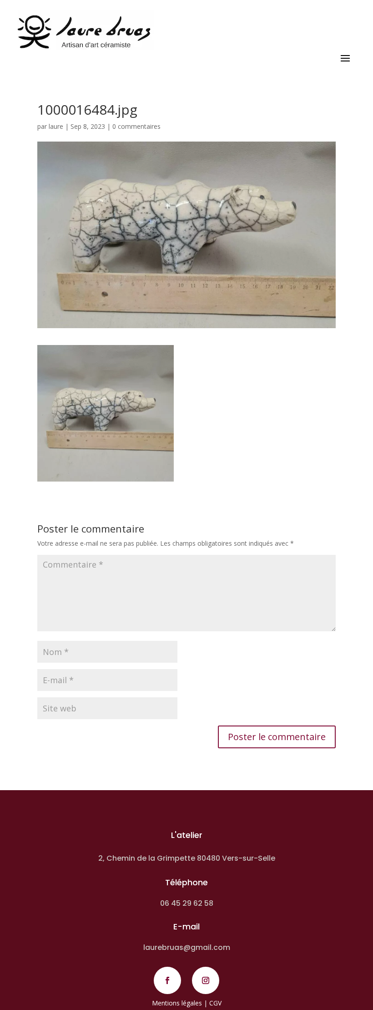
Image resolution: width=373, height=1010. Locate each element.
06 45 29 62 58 (186, 903)
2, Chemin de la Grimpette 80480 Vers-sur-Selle (186, 858)
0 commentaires (136, 126)
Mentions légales (177, 1003)
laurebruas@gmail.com (186, 947)
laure (56, 126)
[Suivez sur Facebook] (167, 980)
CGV (215, 1003)
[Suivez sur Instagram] (205, 980)
